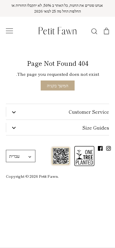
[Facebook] (100, 148)
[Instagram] (108, 148)
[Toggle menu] (9, 31)
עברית (14, 156)
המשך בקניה (57, 85)
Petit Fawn (48, 176)
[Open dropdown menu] (14, 111)
